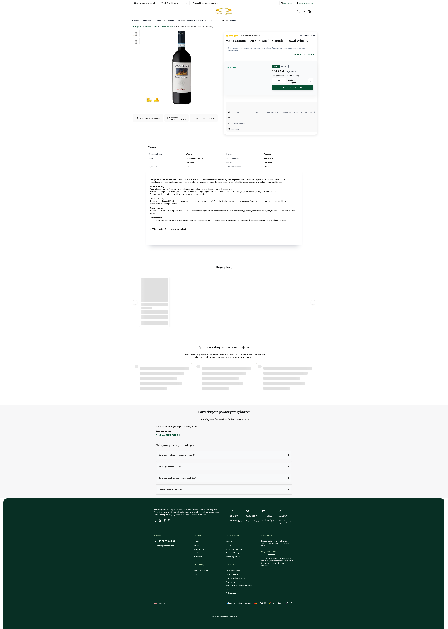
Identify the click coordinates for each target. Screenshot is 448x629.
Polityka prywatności (233, 557)
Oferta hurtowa (199, 549)
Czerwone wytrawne (166, 27)
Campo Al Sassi (309, 35)
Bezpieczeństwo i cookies (235, 549)
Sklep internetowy (223, 617)
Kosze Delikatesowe (233, 570)
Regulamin (197, 553)
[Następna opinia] (313, 374)
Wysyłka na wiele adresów (235, 578)
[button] (310, 80)
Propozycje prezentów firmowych (238, 582)
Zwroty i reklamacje (233, 553)
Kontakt (196, 542)
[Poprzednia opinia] (135, 374)
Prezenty (229, 589)
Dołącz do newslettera (271, 554)
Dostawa (229, 545)
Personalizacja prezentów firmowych (239, 585)
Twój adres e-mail (268, 552)
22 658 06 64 (287, 3)
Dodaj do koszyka (294, 87)
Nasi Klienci (198, 557)
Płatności (229, 542)
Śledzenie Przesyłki (201, 570)
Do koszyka (154, 323)
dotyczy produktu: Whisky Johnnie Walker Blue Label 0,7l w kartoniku (162, 382)
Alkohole (148, 27)
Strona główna (137, 27)
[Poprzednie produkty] (135, 302)
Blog (195, 574)
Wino (155, 27)
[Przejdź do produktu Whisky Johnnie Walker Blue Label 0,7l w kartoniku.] (154, 301)
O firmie (196, 545)
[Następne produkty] (313, 302)
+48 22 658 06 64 (168, 434)
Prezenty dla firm (232, 574)
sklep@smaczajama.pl (306, 3)
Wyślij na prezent (232, 593)
